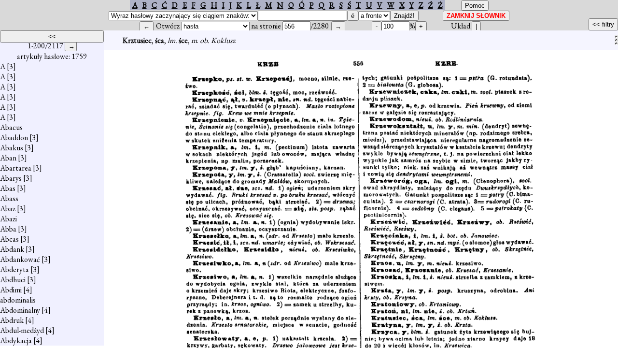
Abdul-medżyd (22, 330)
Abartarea (15, 168)
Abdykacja (16, 340)
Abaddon (14, 137)
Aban (8, 158)
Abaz (7, 208)
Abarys (11, 178)
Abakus (11, 148)
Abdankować (20, 259)
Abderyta (14, 269)
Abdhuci (13, 280)
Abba (8, 229)
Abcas (9, 239)
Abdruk (12, 320)
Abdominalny (20, 310)
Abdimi (11, 290)
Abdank (12, 249)
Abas (7, 188)
